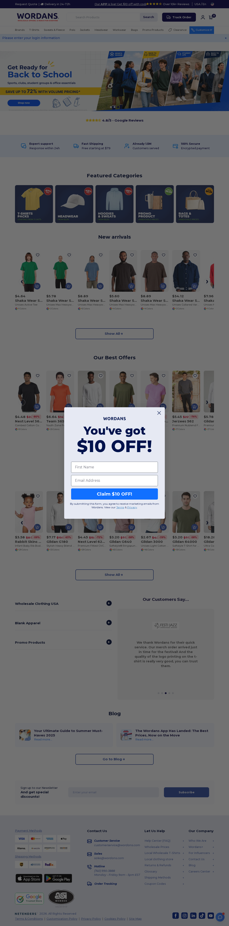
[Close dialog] (159, 413)
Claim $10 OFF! (114, 494)
